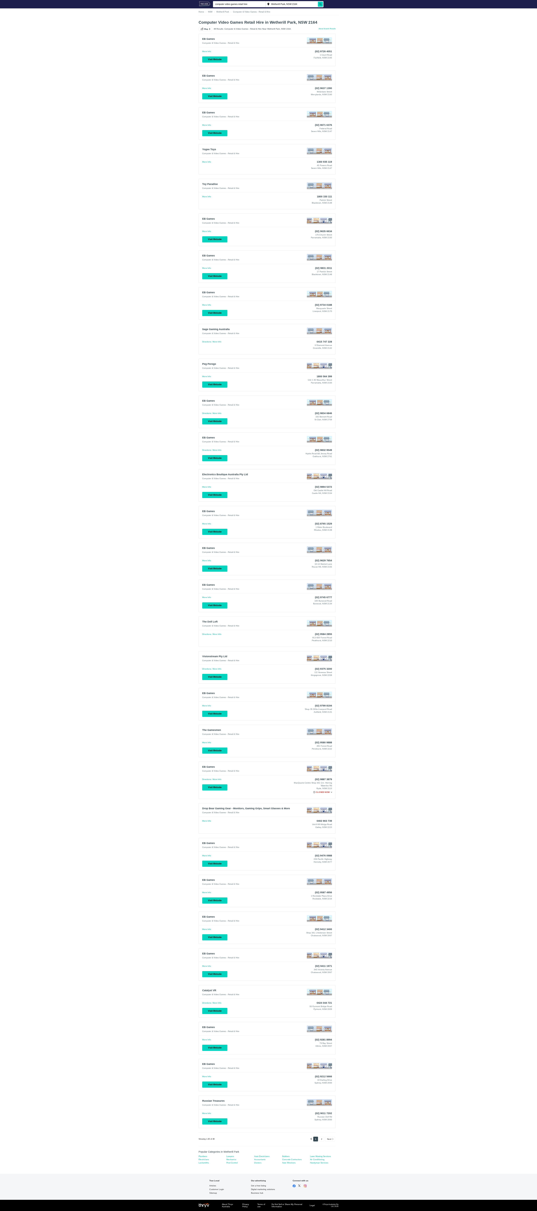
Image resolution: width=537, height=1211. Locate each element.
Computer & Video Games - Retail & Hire (220, 43)
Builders (286, 1156)
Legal (312, 1205)
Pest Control (232, 1163)
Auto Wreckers (289, 1163)
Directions (206, 342)
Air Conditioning (317, 1159)
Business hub (257, 1193)
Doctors (257, 1163)
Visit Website (215, 59)
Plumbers (203, 1156)
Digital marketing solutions (263, 1189)
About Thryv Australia (227, 1205)
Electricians (204, 1159)
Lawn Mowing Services (320, 1156)
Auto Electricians (261, 1156)
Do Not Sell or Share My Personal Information (287, 1205)
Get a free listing (258, 1186)
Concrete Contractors (292, 1159)
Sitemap (213, 1193)
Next (329, 1139)
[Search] (320, 4)
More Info (206, 51)
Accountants (259, 1159)
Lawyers (230, 1156)
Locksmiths (204, 1163)
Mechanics (231, 1159)
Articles (212, 1186)
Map (206, 29)
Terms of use (261, 1205)
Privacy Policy (245, 1205)
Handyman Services (319, 1163)
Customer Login (216, 1189)
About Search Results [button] (327, 29)
